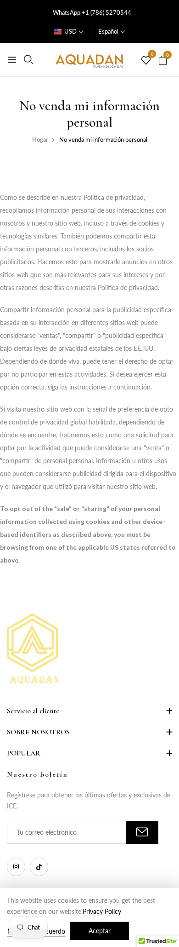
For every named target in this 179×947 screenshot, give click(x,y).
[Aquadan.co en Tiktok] (39, 867)
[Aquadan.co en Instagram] (16, 867)
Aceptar (100, 931)
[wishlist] (146, 60)
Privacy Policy (102, 911)
